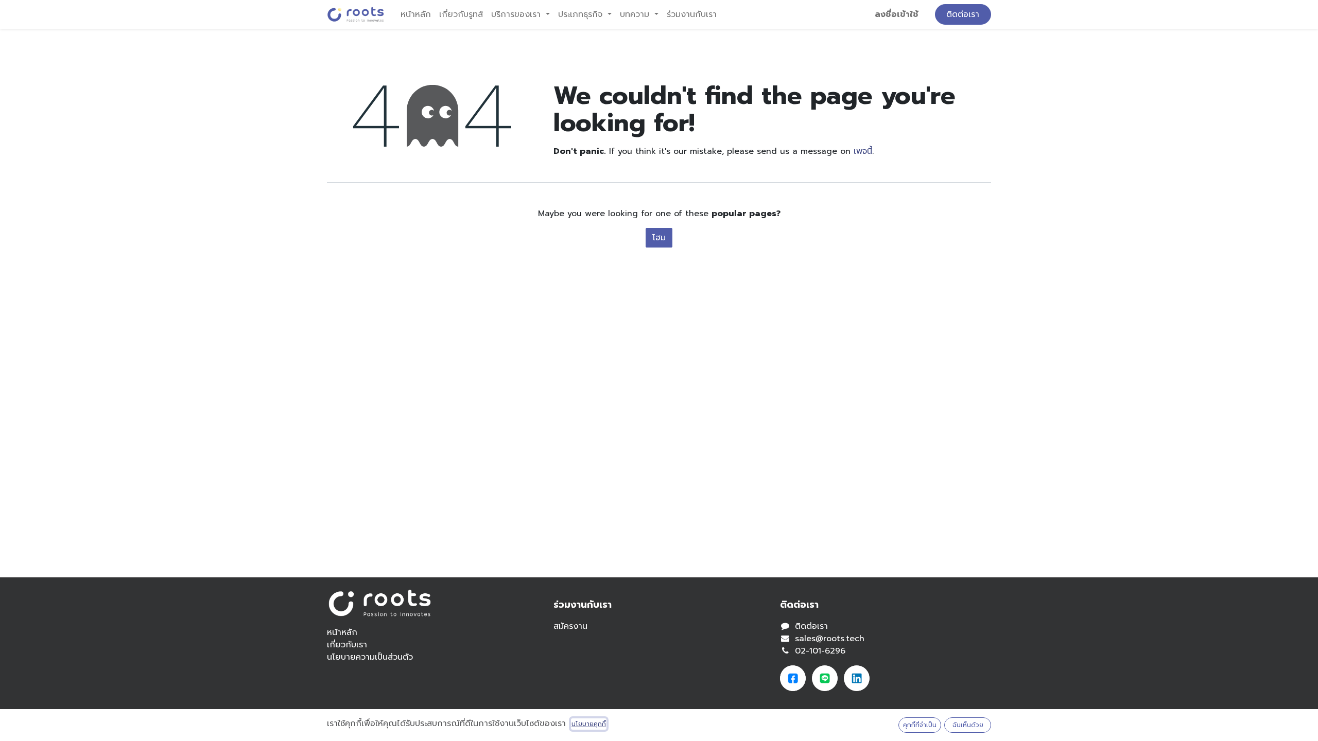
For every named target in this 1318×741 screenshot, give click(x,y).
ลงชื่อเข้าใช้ (896, 14)
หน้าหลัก (342, 632)
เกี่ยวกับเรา (347, 645)
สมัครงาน (570, 626)
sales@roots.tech (829, 638)
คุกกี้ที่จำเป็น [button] (920, 725)
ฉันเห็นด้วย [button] (967, 725)
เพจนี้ (863, 151)
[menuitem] (415, 14)
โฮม (659, 238)
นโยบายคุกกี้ (588, 724)
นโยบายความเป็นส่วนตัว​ (370, 657)
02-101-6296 (820, 651)
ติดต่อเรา (962, 14)
